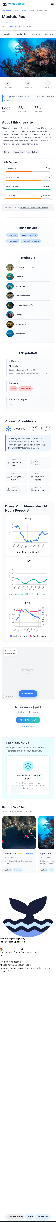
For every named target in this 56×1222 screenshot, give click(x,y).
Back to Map (7, 11)
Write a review (26, 720)
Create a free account (10, 961)
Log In (28, 965)
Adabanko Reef (11, 853)
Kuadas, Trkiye (7, 22)
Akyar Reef (45, 853)
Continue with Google (10, 952)
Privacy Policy (6, 971)
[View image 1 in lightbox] (28, 57)
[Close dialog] (1, 878)
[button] (28, 925)
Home (17, 11)
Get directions (15, 1216)
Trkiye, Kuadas (10, 857)
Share (30, 1216)
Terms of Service (38, 968)
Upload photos (28, 726)
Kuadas (32, 11)
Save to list (42, 1216)
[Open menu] (52, 3)
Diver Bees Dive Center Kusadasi (34, 208)
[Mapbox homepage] (8, 696)
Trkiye (24, 11)
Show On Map (28, 693)
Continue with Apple (30, 952)
